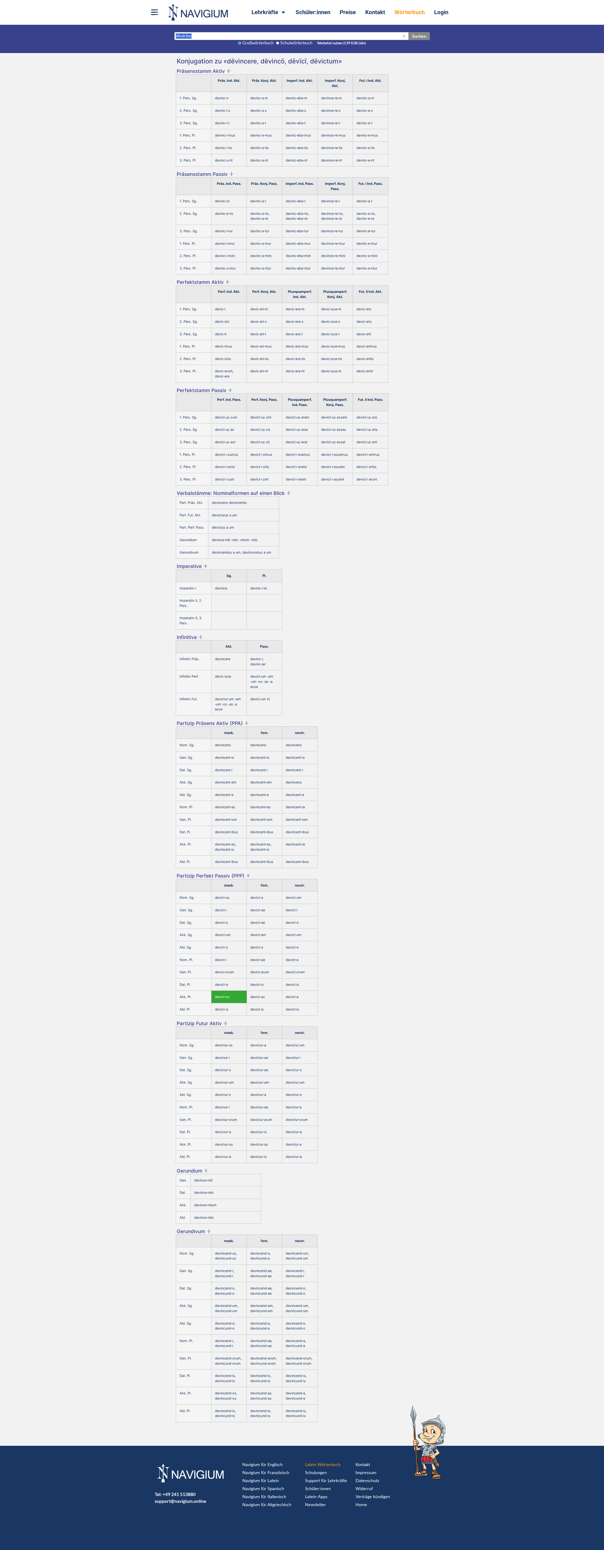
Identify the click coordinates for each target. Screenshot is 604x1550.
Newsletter (315, 1505)
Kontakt (375, 12)
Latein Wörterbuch (322, 1465)
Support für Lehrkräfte (326, 1481)
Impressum (366, 1473)
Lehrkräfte (265, 12)
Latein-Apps (316, 1497)
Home (361, 1505)
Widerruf (364, 1489)
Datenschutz (367, 1481)
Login (441, 12)
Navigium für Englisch (262, 1465)
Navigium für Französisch (265, 1473)
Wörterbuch (409, 12)
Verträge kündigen (373, 1497)
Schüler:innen (313, 12)
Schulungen (316, 1473)
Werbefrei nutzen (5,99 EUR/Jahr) (341, 43)
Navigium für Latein (260, 1481)
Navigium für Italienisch (264, 1497)
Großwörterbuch (258, 43)
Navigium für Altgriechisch (266, 1505)
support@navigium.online (180, 1501)
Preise (348, 12)
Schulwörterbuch (296, 43)
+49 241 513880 (179, 1494)
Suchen (419, 36)
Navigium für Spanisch (263, 1489)
